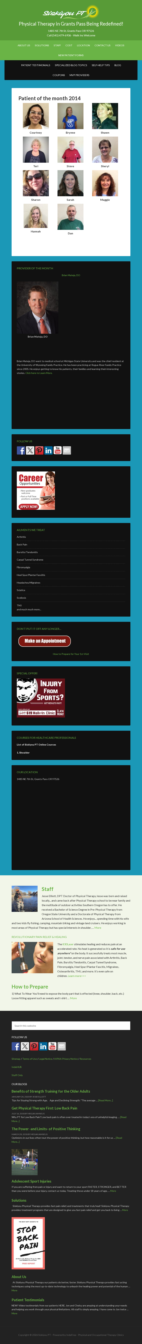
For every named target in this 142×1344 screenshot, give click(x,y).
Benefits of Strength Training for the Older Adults (51, 1091)
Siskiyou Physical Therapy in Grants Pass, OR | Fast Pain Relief (71, 12)
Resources (85, 1058)
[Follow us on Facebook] (21, 450)
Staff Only (17, 1075)
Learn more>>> (77, 975)
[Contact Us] (67, 450)
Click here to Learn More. (38, 372)
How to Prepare (30, 986)
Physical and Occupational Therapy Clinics (101, 1334)
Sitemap (16, 1058)
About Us (19, 1277)
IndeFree (71, 1334)
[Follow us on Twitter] (30, 450)
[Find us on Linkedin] (48, 450)
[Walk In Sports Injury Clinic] (71, 698)
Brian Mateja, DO (71, 275)
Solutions (19, 1200)
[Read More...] (105, 1100)
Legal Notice (45, 1058)
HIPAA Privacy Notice (66, 1058)
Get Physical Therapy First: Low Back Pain (44, 1108)
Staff (48, 889)
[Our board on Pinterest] (39, 450)
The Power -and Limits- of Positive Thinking (46, 1129)
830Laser (68, 944)
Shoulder (24, 752)
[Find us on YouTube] (58, 450)
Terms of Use (29, 1058)
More (97, 927)
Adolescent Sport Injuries (31, 1181)
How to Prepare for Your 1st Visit (71, 653)
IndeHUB (17, 1066)
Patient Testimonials (28, 1300)
